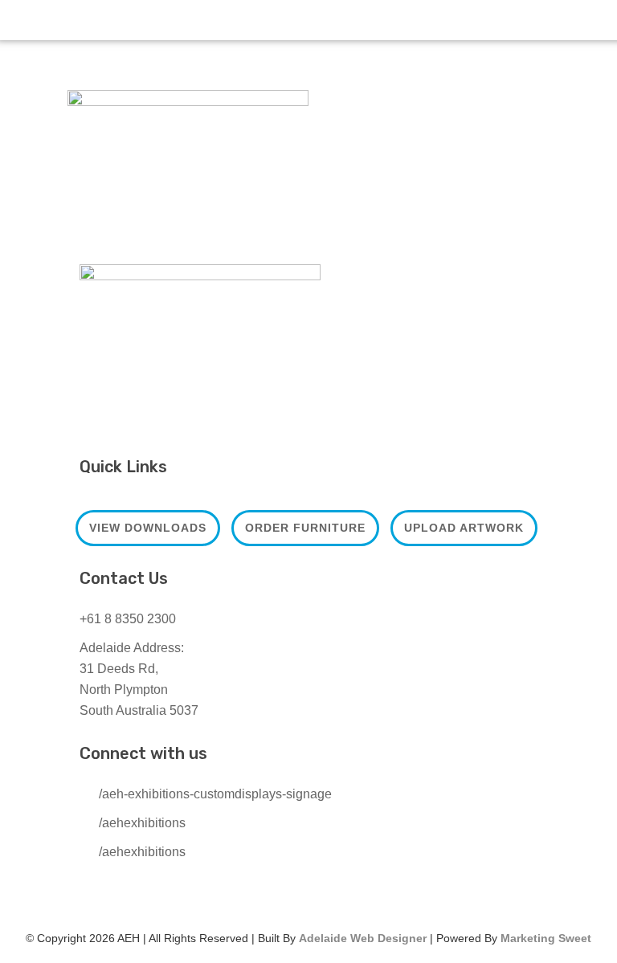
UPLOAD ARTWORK (464, 527)
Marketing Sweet (546, 938)
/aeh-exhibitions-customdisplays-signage (215, 794)
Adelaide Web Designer (363, 938)
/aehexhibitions (142, 823)
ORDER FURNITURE (305, 527)
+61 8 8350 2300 (128, 619)
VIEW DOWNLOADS (147, 527)
